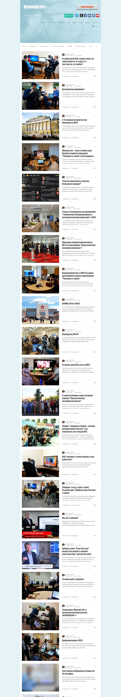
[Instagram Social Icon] (93, 15)
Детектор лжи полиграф (58, 46)
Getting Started (33, 46)
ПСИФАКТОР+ (35, 6)
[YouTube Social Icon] (97, 15)
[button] (97, 46)
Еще (90, 46)
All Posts (24, 46)
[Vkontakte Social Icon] (89, 15)
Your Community (44, 46)
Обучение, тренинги (80, 46)
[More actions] (96, 55)
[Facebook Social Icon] (85, 15)
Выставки (69, 46)
